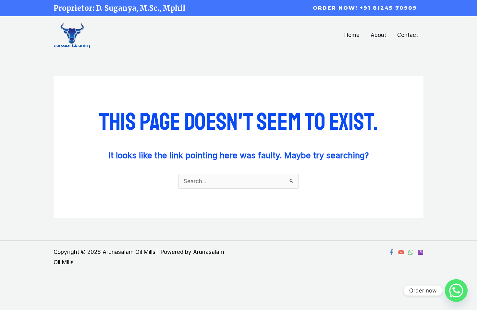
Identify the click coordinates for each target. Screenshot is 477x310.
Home (352, 35)
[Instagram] (420, 252)
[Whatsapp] (456, 290)
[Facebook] (391, 252)
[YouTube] (401, 252)
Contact (407, 35)
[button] (364, 8)
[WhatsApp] (411, 252)
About (378, 35)
